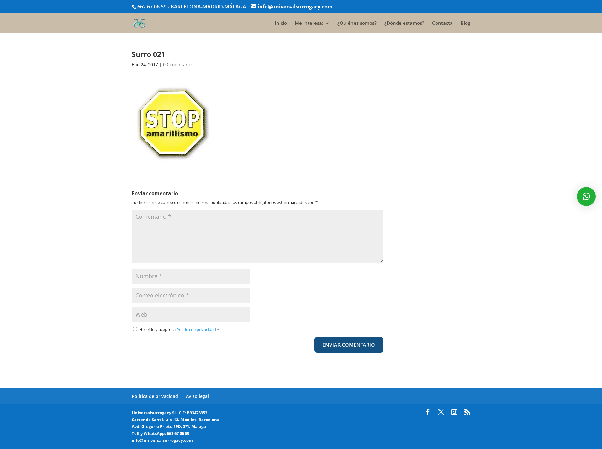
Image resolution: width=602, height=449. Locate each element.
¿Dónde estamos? (404, 23)
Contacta (442, 23)
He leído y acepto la (179, 329)
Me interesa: (309, 23)
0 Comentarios (178, 64)
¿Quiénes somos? (357, 23)
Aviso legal (197, 396)
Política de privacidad (197, 329)
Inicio (281, 23)
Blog (465, 23)
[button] (586, 196)
